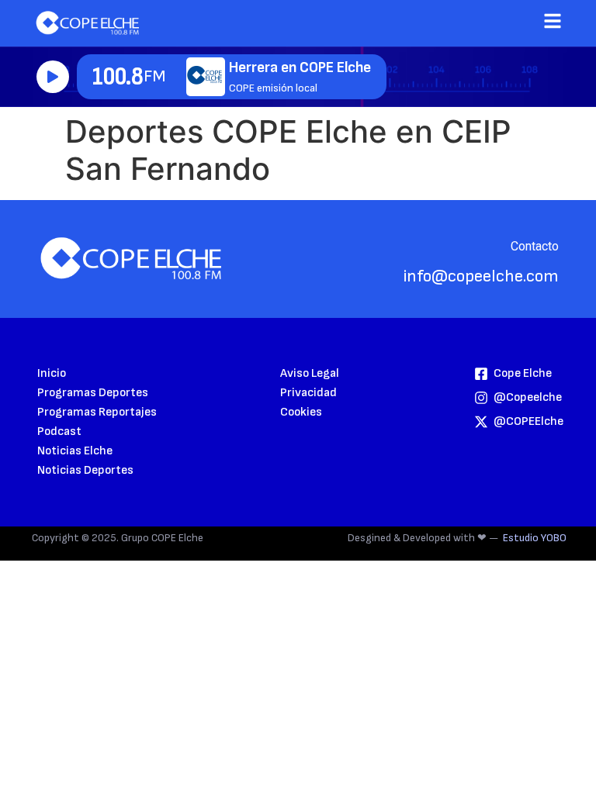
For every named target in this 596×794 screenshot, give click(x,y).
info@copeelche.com (481, 276)
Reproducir (52, 76)
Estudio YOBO (535, 537)
